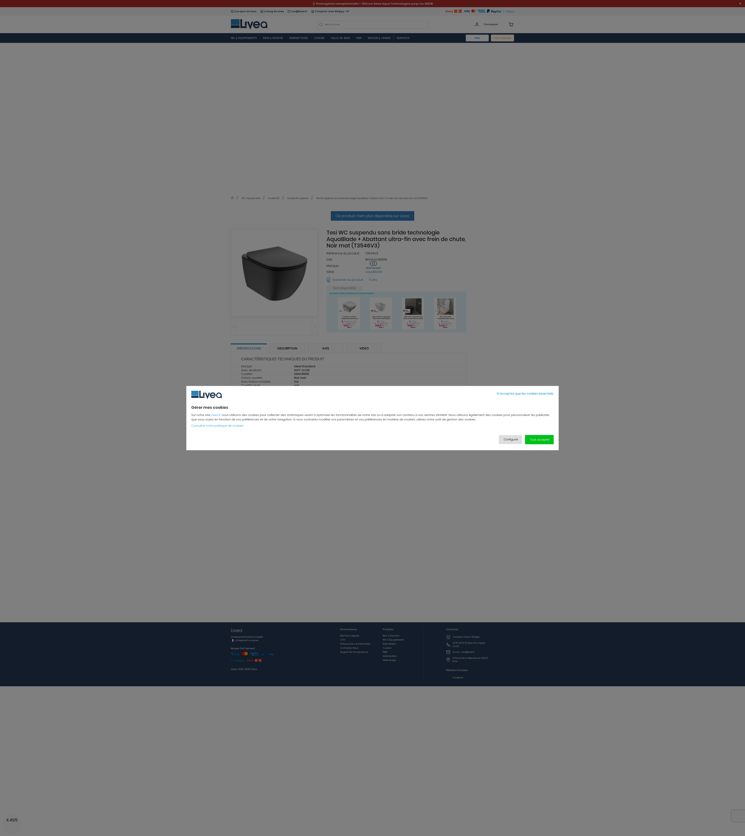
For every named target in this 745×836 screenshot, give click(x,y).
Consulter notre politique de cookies (217, 426)
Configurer (511, 439)
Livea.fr (216, 415)
